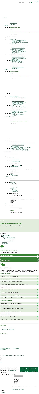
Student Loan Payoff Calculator (18, 47)
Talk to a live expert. (8, 20)
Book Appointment (13, 21)
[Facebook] (19, 358)
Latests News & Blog (16, 161)
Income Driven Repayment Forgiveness (19, 58)
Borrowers (6, 25)
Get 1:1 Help (5, 17)
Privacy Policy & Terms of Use (16, 389)
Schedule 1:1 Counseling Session (18, 67)
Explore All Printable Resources (18, 145)
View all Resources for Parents (17, 108)
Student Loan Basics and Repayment (8, 355)
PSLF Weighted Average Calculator (18, 48)
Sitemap (23, 389)
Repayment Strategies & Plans (17, 50)
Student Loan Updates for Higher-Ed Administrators (21, 150)
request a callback (12, 370)
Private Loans (22, 355)
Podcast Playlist (15, 175)
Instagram (12, 196)
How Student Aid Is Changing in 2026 (18, 97)
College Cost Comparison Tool (17, 112)
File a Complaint (15, 63)
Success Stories (15, 185)
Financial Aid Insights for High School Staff (20, 149)
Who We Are (14, 183)
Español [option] (3, 392)
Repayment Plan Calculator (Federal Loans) (20, 45)
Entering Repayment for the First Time (19, 51)
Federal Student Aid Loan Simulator (8, 327)
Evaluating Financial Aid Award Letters (19, 102)
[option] (20, 392)
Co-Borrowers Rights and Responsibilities (19, 107)
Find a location (13, 24)
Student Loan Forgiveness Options (18, 55)
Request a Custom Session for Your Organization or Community (23, 142)
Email (13, 171)
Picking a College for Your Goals (17, 103)
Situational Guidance (6, 235)
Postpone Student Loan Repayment (18, 64)
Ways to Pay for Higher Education (18, 100)
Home (1, 217)
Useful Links (4, 242)
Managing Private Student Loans (18, 53)
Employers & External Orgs (9, 116)
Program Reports (15, 187)
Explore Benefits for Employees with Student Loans (21, 147)
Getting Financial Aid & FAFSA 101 (18, 101)
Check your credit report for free (8, 329)
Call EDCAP (24, 368)
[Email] (19, 361)
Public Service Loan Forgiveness (18, 57)
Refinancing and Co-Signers (9, 240)
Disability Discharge (15, 59)
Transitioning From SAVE (16, 41)
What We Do (14, 184)
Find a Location (34, 371)
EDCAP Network (15, 190)
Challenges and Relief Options (9, 239)
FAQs (3, 236)
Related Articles (5, 243)
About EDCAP (7, 176)
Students (6, 69)
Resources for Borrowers (5, 217)
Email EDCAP (33, 368)
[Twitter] (19, 360)
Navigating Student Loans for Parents (19, 106)
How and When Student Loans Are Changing (20, 42)
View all (11, 29)
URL (11, 167)
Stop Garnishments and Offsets (18, 62)
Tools (5, 203)
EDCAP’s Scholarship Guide (17, 104)
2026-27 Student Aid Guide (17, 98)
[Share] (19, 362)
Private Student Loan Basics (9, 237)
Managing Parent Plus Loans (17, 52)
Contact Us (14, 189)
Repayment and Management (9, 238)
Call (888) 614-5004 (13, 23)
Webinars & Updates (8, 151)
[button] (19, 255)
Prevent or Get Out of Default (17, 61)
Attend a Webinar (15, 68)
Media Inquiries (15, 191)
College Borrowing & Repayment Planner (19, 111)
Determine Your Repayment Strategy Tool (19, 44)
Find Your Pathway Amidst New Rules (19, 40)
